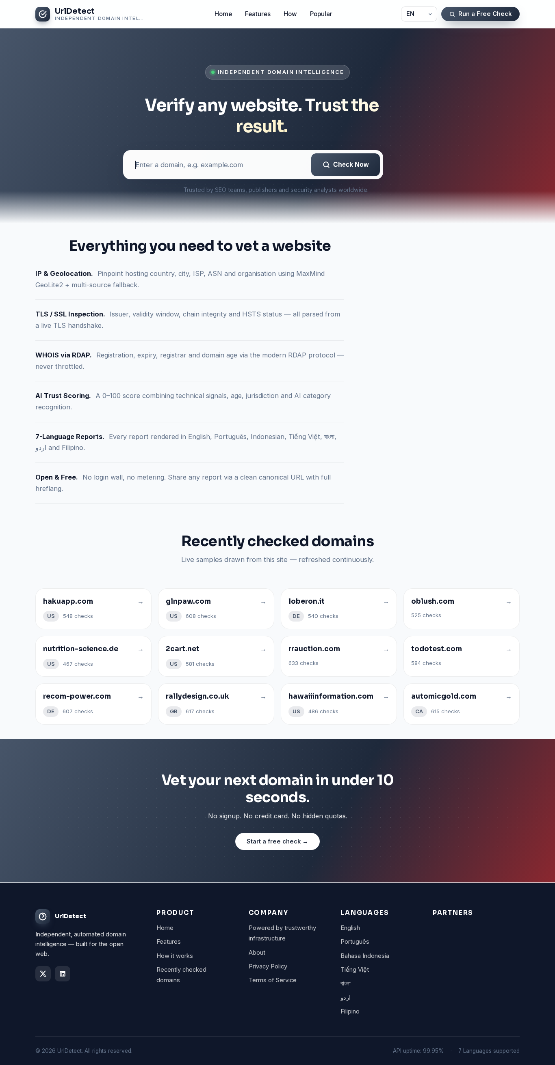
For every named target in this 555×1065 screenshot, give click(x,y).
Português (354, 941)
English (350, 928)
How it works (174, 956)
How (290, 14)
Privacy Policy (268, 966)
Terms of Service (273, 980)
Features (258, 14)
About (257, 952)
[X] (43, 973)
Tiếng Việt (354, 969)
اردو (345, 997)
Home (223, 14)
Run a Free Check (485, 13)
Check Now (351, 164)
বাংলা (345, 983)
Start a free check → (277, 841)
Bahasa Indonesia (364, 956)
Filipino (350, 1011)
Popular (321, 14)
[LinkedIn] (62, 973)
